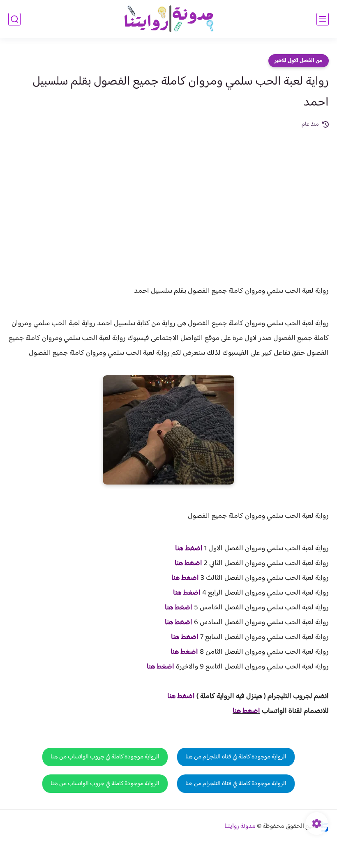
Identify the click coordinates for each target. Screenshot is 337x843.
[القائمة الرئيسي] (322, 19)
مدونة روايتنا (240, 826)
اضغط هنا (189, 548)
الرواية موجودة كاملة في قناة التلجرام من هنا (235, 757)
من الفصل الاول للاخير (299, 61)
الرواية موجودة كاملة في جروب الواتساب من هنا (105, 757)
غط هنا (177, 696)
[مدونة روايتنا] (168, 19)
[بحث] (14, 19)
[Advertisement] (168, 190)
